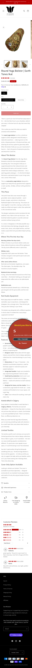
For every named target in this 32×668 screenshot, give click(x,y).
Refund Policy (7, 596)
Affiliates (5, 600)
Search (5, 581)
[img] (13, 548)
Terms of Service (7, 588)
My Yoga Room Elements (13, 664)
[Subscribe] (27, 629)
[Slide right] (30, 64)
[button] (3, 11)
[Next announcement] (29, 2)
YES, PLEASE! (16, 339)
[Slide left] (2, 64)
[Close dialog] (29, 320)
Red (5, 93)
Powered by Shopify (23, 664)
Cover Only (22, 100)
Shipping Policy (7, 592)
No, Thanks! (16, 343)
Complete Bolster (9, 100)
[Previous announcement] (3, 2)
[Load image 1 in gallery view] (7, 64)
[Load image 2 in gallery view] (16, 64)
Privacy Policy (7, 585)
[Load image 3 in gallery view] (24, 64)
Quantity (3, 103)
